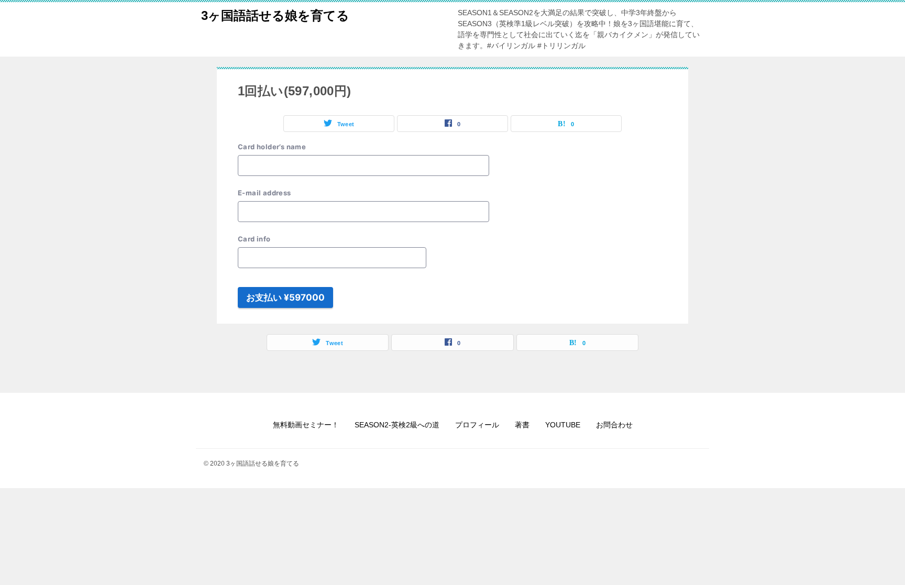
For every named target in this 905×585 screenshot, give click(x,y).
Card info (254, 239)
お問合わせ (614, 425)
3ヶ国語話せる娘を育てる (275, 15)
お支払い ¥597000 (285, 297)
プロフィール (477, 425)
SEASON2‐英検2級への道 (397, 425)
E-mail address (264, 193)
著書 (522, 425)
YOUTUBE (562, 425)
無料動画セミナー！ (306, 425)
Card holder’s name (272, 146)
